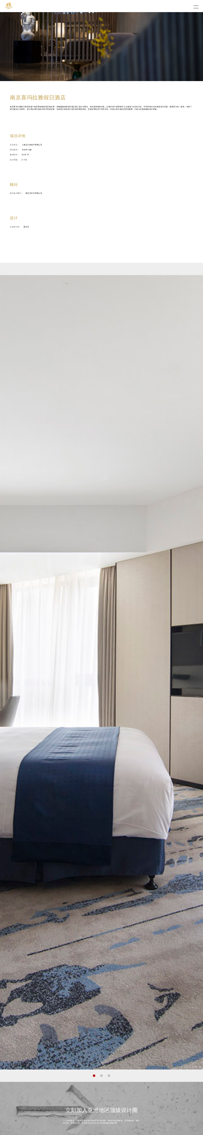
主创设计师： (15, 227)
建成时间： (14, 154)
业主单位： (14, 145)
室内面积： (14, 150)
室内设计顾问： (16, 193)
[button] (94, 1075)
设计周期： (14, 160)
